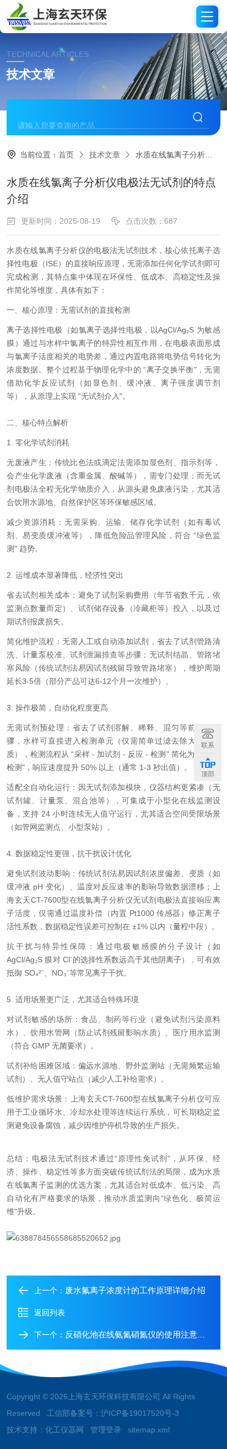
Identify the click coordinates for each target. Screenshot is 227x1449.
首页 (66, 154)
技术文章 (104, 154)
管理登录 (105, 1429)
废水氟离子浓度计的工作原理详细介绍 (135, 1290)
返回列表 (49, 1312)
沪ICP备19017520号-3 (140, 1413)
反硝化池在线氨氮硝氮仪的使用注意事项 (139, 1334)
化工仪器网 (64, 1429)
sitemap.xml (149, 1429)
